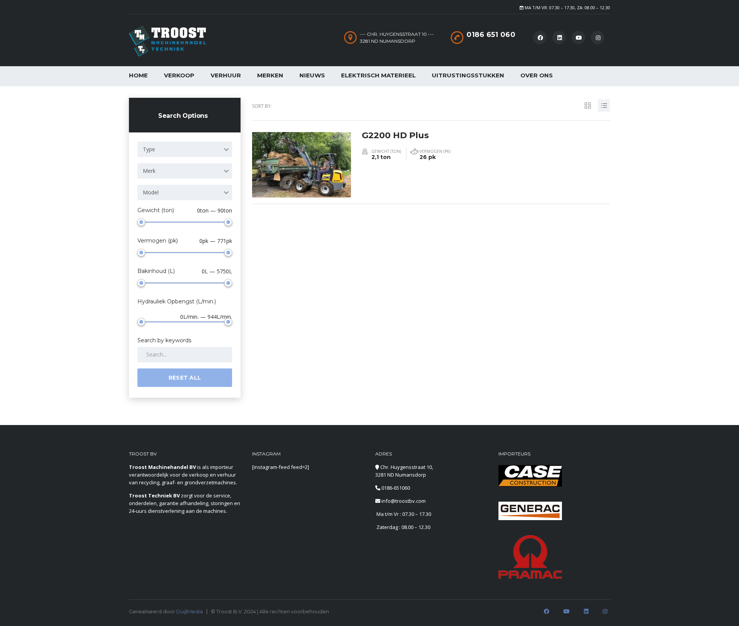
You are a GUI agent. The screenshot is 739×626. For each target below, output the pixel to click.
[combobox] (184, 149)
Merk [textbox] (149, 170)
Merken (270, 75)
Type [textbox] (149, 149)
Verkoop (179, 75)
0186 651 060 (490, 34)
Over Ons (536, 75)
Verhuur (226, 75)
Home (138, 75)
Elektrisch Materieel (378, 75)
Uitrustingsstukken (468, 75)
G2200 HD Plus (395, 135)
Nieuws (312, 75)
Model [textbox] (151, 192)
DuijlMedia (189, 611)
